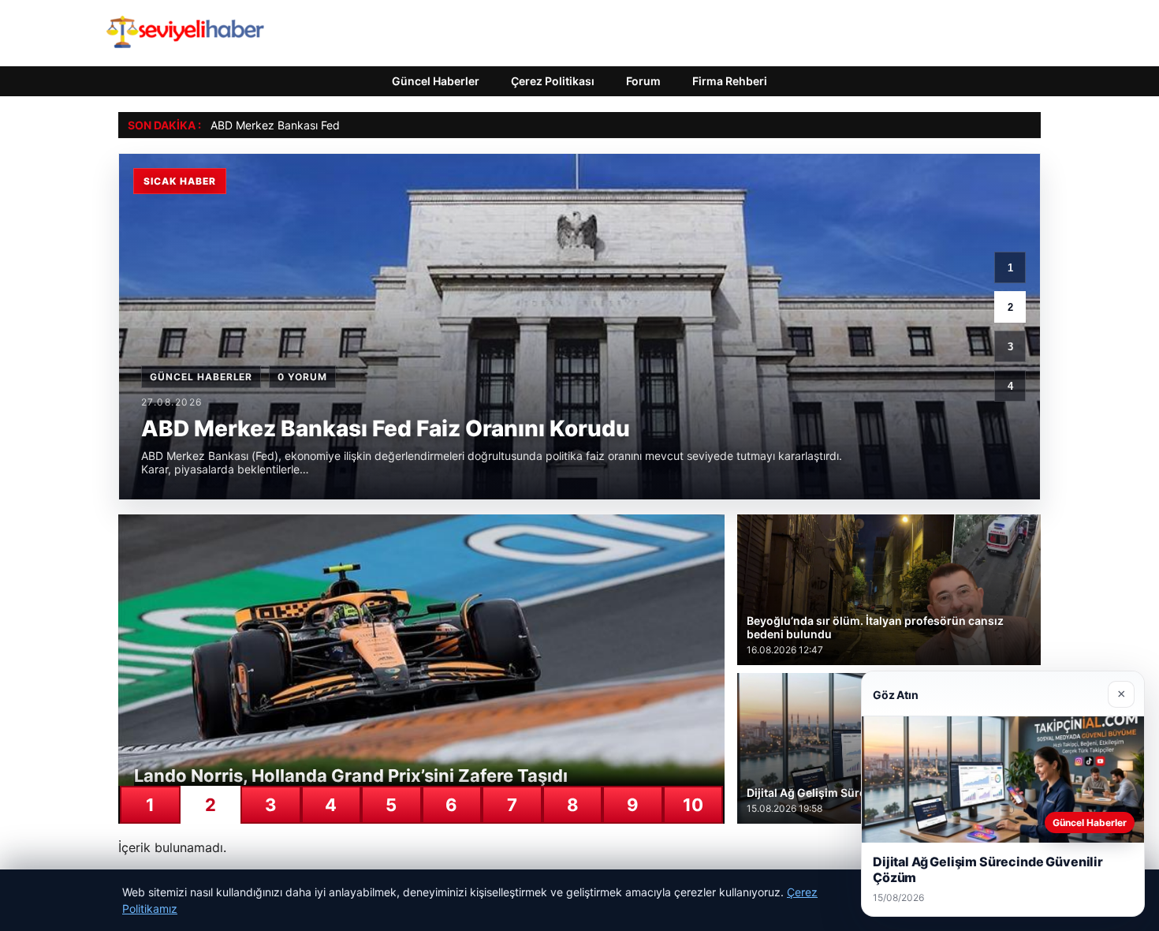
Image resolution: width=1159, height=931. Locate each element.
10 (693, 805)
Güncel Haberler (435, 81)
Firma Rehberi (729, 81)
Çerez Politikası (552, 81)
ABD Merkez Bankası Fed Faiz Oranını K (312, 125)
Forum (643, 81)
